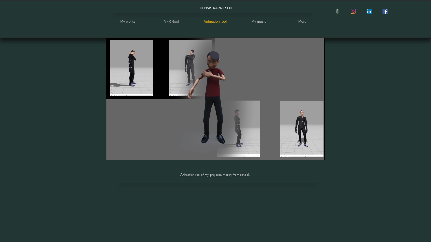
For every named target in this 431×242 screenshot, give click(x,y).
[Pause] (112, 154)
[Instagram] (353, 11)
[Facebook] (385, 11)
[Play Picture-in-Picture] (311, 154)
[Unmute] (120, 154)
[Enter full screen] (318, 154)
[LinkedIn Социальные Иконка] (369, 11)
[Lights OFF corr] (337, 11)
